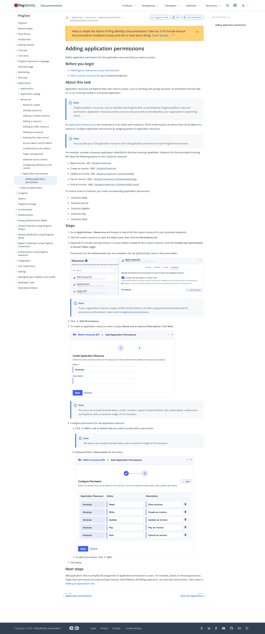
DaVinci (22, 198)
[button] (244, 5)
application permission (81, 124)
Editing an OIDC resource (36, 126)
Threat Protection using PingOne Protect (35, 227)
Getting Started (26, 44)
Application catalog (30, 93)
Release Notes (25, 28)
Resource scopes (31, 104)
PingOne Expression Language (33, 61)
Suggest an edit (161, 17)
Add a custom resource (83, 75)
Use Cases (23, 55)
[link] (25, 5)
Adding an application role (79, 583)
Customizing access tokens (36, 148)
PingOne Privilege (27, 204)
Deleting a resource (33, 132)
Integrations (24, 260)
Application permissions (35, 173)
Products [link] (129, 5)
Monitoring (23, 72)
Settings (22, 271)
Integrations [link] (150, 5)
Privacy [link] (104, 628)
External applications (31, 187)
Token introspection (33, 153)
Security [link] (117, 628)
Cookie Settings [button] (134, 628)
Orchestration (25, 209)
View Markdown (194, 17)
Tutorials (22, 50)
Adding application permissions (35, 181)
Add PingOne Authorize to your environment (94, 70)
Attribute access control (35, 159)
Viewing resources (32, 110)
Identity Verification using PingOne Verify (36, 236)
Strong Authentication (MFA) (32, 220)
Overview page (25, 66)
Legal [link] (93, 628)
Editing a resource (32, 121)
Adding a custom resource (36, 115)
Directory (22, 77)
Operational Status (27, 287)
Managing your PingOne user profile (36, 276)
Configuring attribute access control (37, 166)
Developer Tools (26, 282)
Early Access (24, 33)
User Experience (26, 266)
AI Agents (23, 193)
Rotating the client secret (36, 137)
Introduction (24, 39)
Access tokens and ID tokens (37, 143)
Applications (24, 83)
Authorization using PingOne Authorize (33, 253)
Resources (26, 99)
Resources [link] (213, 5)
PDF (177, 17)
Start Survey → (161, 35)
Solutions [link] (193, 5)
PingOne (24, 16)
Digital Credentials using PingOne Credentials (35, 245)
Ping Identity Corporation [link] (47, 628)
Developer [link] (172, 5)
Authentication (25, 214)
